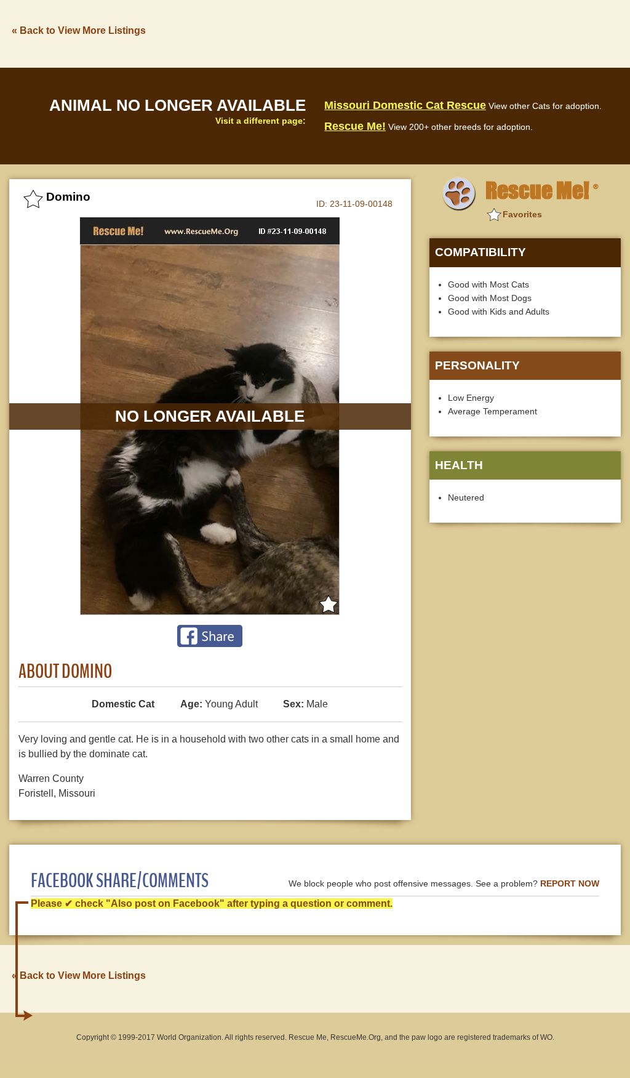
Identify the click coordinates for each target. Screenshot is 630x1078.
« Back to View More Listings (79, 30)
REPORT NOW (569, 883)
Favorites (522, 214)
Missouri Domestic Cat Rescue (405, 105)
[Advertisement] (397, 32)
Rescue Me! (355, 126)
